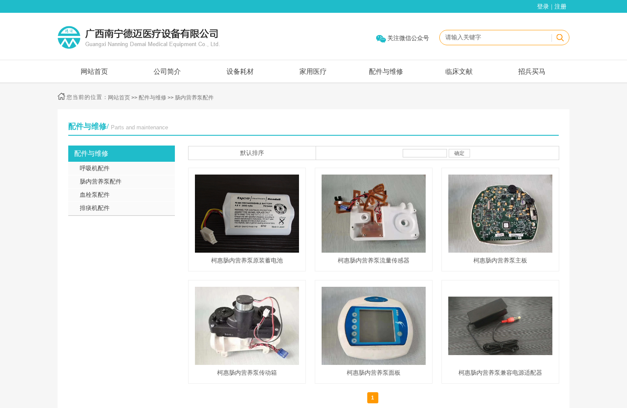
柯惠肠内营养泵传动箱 (247, 373)
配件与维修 (386, 71)
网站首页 (94, 71)
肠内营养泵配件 (194, 97)
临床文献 (459, 71)
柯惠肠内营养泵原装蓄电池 (247, 260)
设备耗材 (240, 71)
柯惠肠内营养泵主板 (500, 260)
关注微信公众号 (408, 38)
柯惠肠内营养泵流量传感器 (373, 260)
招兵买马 (532, 71)
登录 (543, 6)
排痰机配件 (95, 208)
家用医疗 (313, 71)
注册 (560, 6)
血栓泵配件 (95, 195)
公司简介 (167, 71)
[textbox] (494, 37)
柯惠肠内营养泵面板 (374, 373)
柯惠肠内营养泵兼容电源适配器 (500, 373)
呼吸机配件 (95, 168)
